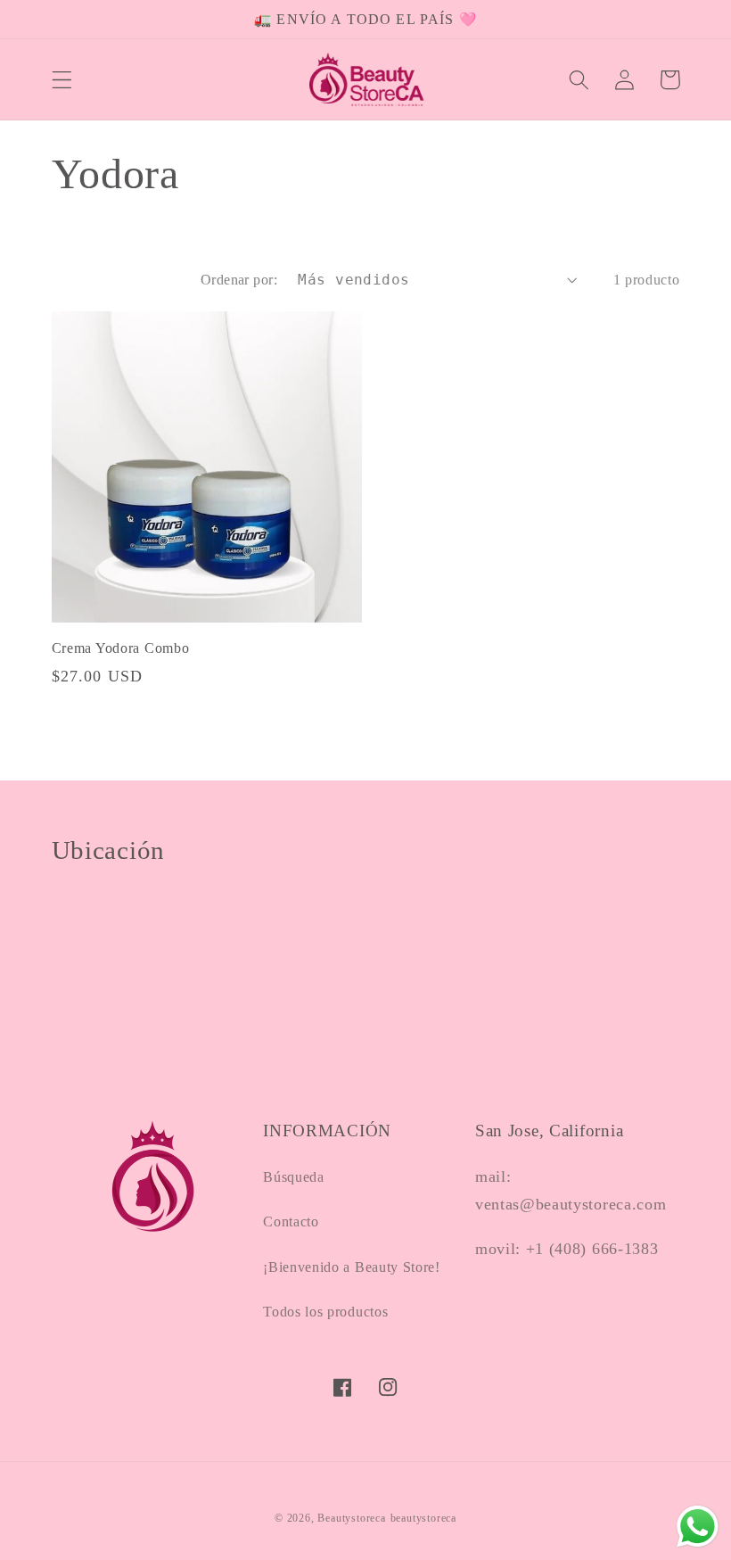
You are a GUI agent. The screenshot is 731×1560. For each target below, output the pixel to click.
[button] (62, 80)
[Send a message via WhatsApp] (697, 1526)
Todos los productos (325, 1311)
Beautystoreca (351, 1518)
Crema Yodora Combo (121, 648)
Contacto (291, 1221)
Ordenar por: (239, 279)
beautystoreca (423, 1518)
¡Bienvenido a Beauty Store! (351, 1267)
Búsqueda (293, 1176)
